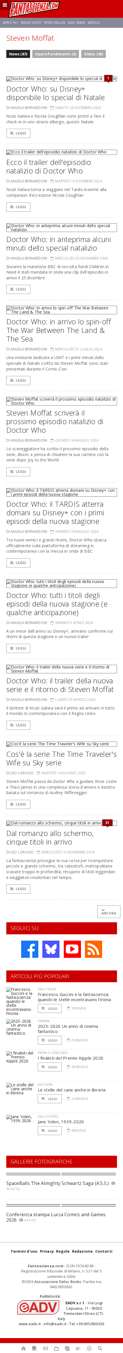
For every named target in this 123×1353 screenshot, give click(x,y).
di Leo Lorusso (20, 773)
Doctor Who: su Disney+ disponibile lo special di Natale (55, 93)
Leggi (21, 133)
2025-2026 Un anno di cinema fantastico (68, 1028)
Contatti (104, 1251)
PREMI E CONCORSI (53, 1052)
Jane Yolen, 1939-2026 (61, 1121)
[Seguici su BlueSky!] (51, 949)
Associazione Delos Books (58, 1281)
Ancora (108, 913)
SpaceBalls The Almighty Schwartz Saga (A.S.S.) (57, 1183)
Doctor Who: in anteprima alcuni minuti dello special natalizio (58, 243)
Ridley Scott (31, 23)
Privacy (47, 1251)
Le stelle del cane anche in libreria (72, 1090)
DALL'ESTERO (48, 1116)
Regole (63, 1251)
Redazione (82, 1251)
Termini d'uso (24, 1251)
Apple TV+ (10, 23)
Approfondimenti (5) (55, 53)
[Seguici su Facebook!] (29, 949)
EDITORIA (45, 1084)
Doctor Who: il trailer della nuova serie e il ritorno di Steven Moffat (60, 685)
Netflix (94, 23)
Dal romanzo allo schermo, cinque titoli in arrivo (50, 837)
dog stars (76, 23)
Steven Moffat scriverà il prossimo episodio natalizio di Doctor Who (55, 421)
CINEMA (44, 1020)
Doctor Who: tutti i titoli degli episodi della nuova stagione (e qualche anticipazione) (57, 603)
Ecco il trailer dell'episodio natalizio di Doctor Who (48, 166)
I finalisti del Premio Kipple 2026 (71, 1058)
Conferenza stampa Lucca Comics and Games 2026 (56, 1217)
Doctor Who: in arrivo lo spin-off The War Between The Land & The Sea (58, 330)
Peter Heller (54, 23)
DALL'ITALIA (47, 989)
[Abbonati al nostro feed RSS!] (93, 949)
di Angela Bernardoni (26, 107)
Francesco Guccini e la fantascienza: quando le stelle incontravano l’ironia (74, 996)
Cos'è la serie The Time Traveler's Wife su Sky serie (61, 758)
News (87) (18, 53)
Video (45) (93, 53)
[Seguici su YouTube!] (72, 949)
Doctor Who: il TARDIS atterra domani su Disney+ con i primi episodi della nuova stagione (55, 512)
